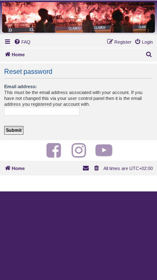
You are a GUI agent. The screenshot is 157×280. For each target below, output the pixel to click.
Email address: (20, 86)
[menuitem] (22, 42)
